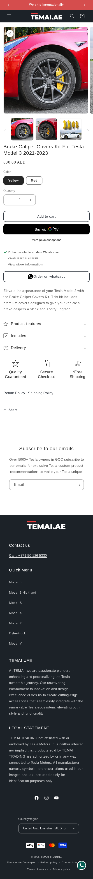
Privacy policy (61, 869)
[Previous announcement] (8, 5)
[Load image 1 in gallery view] (22, 129)
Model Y (15, 623)
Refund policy (48, 862)
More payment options (46, 240)
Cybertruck (17, 633)
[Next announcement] (85, 5)
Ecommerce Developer (21, 862)
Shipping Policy (40, 393)
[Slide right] (88, 130)
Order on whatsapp (49, 276)
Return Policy (14, 393)
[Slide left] (5, 130)
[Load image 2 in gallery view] (46, 129)
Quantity (9, 191)
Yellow (13, 180)
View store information (25, 264)
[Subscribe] (79, 484)
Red (34, 180)
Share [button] (13, 410)
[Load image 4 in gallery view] (71, 129)
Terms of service (37, 869)
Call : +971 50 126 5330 (28, 555)
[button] (9, 16)
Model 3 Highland (22, 592)
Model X (15, 613)
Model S (15, 602)
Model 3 (15, 582)
